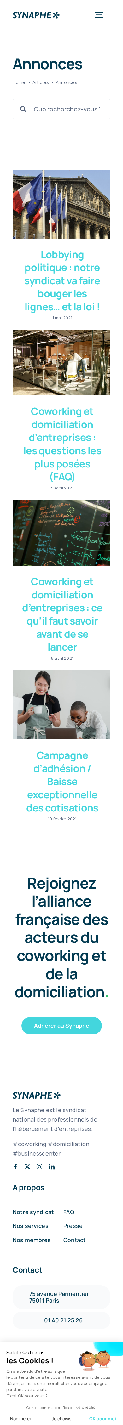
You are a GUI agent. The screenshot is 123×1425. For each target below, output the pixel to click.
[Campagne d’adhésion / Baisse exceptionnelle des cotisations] (61, 704)
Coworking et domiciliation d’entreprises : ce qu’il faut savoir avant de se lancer (62, 614)
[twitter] (27, 1166)
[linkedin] (52, 1166)
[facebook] (15, 1166)
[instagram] (39, 1166)
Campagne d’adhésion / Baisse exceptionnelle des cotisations (62, 781)
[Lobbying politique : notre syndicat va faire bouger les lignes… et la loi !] (61, 204)
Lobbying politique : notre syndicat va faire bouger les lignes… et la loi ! (62, 280)
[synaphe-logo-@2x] (36, 14)
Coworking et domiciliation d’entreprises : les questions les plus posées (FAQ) (62, 443)
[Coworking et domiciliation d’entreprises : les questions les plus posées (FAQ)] (61, 362)
